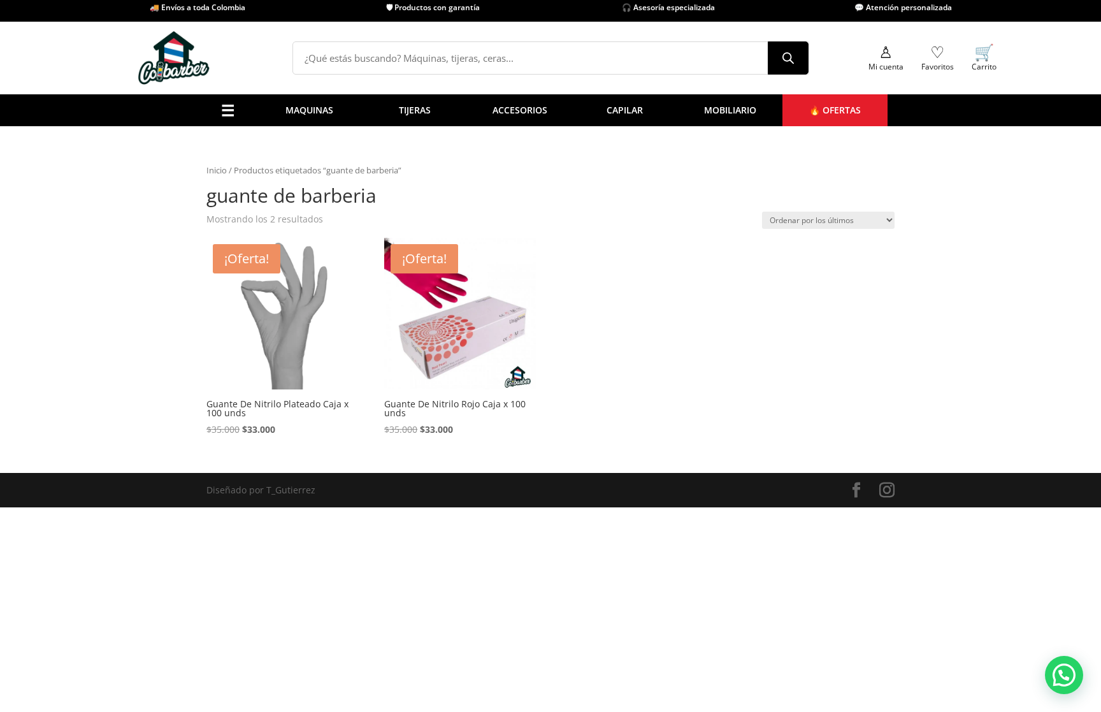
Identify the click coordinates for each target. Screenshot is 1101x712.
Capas (365, 173)
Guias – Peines (383, 303)
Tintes (463, 319)
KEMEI (578, 254)
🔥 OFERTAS (835, 110)
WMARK (582, 319)
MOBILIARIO (730, 110)
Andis (577, 206)
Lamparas (373, 319)
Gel (457, 271)
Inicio (216, 170)
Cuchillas (371, 189)
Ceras (462, 254)
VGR (573, 286)
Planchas (248, 303)
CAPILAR (625, 110)
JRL (571, 238)
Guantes (370, 286)
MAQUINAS (309, 110)
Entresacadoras (317, 303)
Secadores (251, 286)
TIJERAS (415, 110)
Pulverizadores (383, 206)
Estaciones (527, 319)
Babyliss (582, 221)
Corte (295, 286)
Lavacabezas (531, 303)
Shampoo (470, 286)
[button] (1064, 675)
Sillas (516, 286)
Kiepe (577, 271)
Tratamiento (476, 303)
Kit (289, 319)
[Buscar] (788, 58)
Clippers (246, 238)
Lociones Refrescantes (399, 238)
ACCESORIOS (520, 110)
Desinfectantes (384, 221)
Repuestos (251, 319)
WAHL (577, 303)
